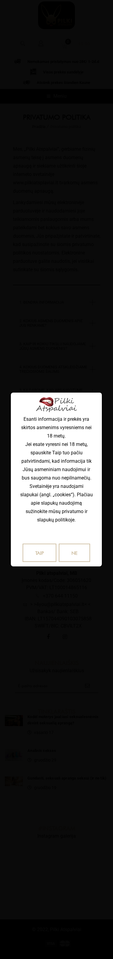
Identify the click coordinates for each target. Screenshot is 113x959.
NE (74, 553)
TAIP (39, 553)
